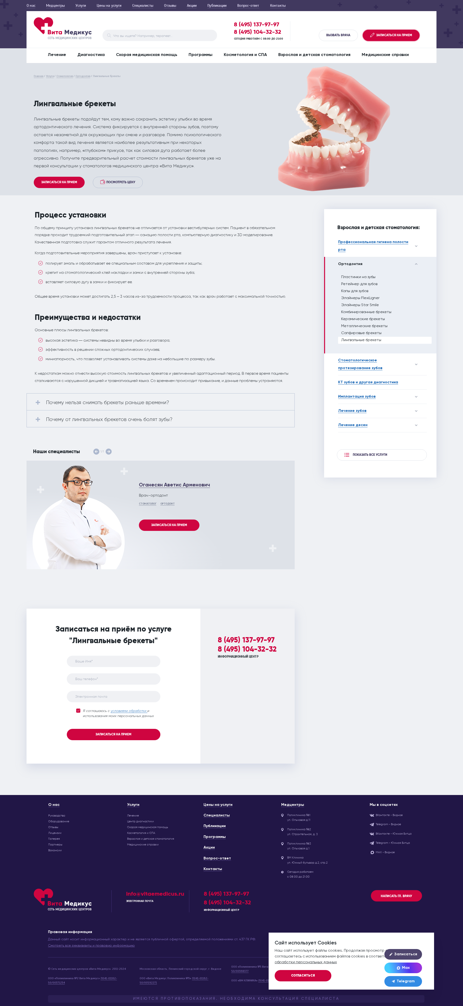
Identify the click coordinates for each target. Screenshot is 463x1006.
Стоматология (64, 76)
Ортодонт (167, 503)
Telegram (406, 981)
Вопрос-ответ (248, 5)
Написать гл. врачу (396, 896)
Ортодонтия (82, 76)
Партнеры (55, 844)
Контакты (278, 5)
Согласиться (303, 975)
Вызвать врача (338, 35)
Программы (200, 55)
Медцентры (55, 5)
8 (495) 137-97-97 (256, 24)
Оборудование (58, 821)
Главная (38, 76)
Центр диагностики (140, 821)
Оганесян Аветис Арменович (174, 485)
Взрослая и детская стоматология (314, 55)
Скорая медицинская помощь (146, 55)
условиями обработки (129, 711)
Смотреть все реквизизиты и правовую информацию (91, 945)
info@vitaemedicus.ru (155, 893)
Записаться (405, 954)
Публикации (216, 5)
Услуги (80, 5)
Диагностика (91, 55)
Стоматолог (147, 503)
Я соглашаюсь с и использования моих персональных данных (118, 713)
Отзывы (170, 5)
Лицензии (54, 833)
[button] (96, 452)
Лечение (57, 55)
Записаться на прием (59, 182)
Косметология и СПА (245, 55)
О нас (31, 5)
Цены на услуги (109, 5)
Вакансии (55, 850)
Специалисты (142, 5)
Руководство (56, 815)
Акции (192, 5)
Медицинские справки (385, 55)
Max (406, 968)
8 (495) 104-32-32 (257, 32)
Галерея (54, 838)
